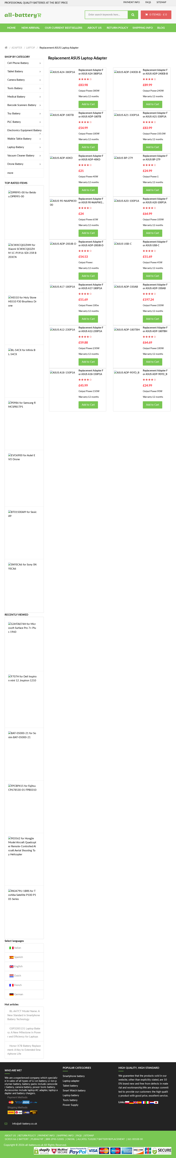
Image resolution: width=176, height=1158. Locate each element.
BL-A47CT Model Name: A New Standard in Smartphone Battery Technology (23, 1015)
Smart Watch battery (74, 1090)
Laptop (30, 48)
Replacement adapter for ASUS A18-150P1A (91, 373)
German (18, 994)
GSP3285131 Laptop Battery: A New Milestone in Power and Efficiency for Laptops (24, 1032)
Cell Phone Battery (18, 63)
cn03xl (70, 1139)
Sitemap (161, 2)
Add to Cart (88, 104)
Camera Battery (16, 80)
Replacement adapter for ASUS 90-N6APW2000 (91, 201)
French (18, 985)
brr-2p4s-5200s (55, 1139)
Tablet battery (70, 1086)
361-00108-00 (135, 1139)
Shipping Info (65, 1136)
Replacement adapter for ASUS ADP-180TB (91, 115)
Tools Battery (15, 88)
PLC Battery (14, 122)
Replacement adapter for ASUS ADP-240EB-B (155, 72)
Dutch (17, 975)
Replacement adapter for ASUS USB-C (155, 244)
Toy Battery (13, 113)
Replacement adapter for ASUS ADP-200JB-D (91, 244)
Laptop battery (71, 1095)
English (18, 966)
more (10, 173)
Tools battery (70, 1100)
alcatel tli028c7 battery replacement (101, 1139)
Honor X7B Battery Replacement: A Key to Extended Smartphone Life (24, 1050)
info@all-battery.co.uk (24, 1123)
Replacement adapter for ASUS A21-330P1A (155, 115)
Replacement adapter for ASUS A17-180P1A (91, 287)
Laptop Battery (15, 147)
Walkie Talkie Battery (19, 139)
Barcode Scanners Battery (21, 105)
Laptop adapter (71, 1081)
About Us (10, 1136)
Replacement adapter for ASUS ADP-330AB (155, 287)
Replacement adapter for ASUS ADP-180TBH (155, 330)
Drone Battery (15, 164)
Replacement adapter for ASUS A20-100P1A (155, 201)
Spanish (18, 957)
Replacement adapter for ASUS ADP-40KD (91, 158)
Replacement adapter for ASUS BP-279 (155, 158)
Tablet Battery (15, 71)
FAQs (148, 2)
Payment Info (131, 2)
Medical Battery (16, 96)
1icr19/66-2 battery (17, 1139)
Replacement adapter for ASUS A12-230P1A (91, 330)
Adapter (17, 48)
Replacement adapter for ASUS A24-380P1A (91, 72)
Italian (17, 948)
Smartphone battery (74, 1076)
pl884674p (37, 1139)
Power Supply (70, 1105)
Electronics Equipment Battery (24, 130)
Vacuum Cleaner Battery (20, 155)
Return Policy (27, 1136)
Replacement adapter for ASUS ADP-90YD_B (155, 373)
